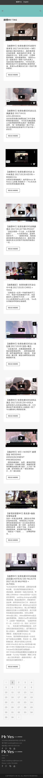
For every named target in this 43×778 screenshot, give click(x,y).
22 (19, 702)
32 (19, 712)
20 (6, 702)
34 (31, 712)
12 (19, 692)
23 (25, 702)
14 (31, 692)
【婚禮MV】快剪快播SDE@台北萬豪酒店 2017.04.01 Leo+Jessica (21, 113)
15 (6, 697)
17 (19, 697)
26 (12, 707)
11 (12, 692)
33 (25, 712)
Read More (13, 75)
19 (31, 697)
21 (12, 702)
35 (6, 717)
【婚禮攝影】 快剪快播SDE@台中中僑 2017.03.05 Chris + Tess (21, 287)
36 (12, 717)
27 (19, 707)
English (26, 2)
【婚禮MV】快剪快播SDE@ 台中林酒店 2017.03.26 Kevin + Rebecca (20, 174)
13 (25, 692)
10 (6, 692)
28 (25, 707)
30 (6, 712)
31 (12, 712)
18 (25, 697)
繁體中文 (19, 2)
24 (31, 702)
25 (6, 707)
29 (31, 707)
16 (12, 697)
